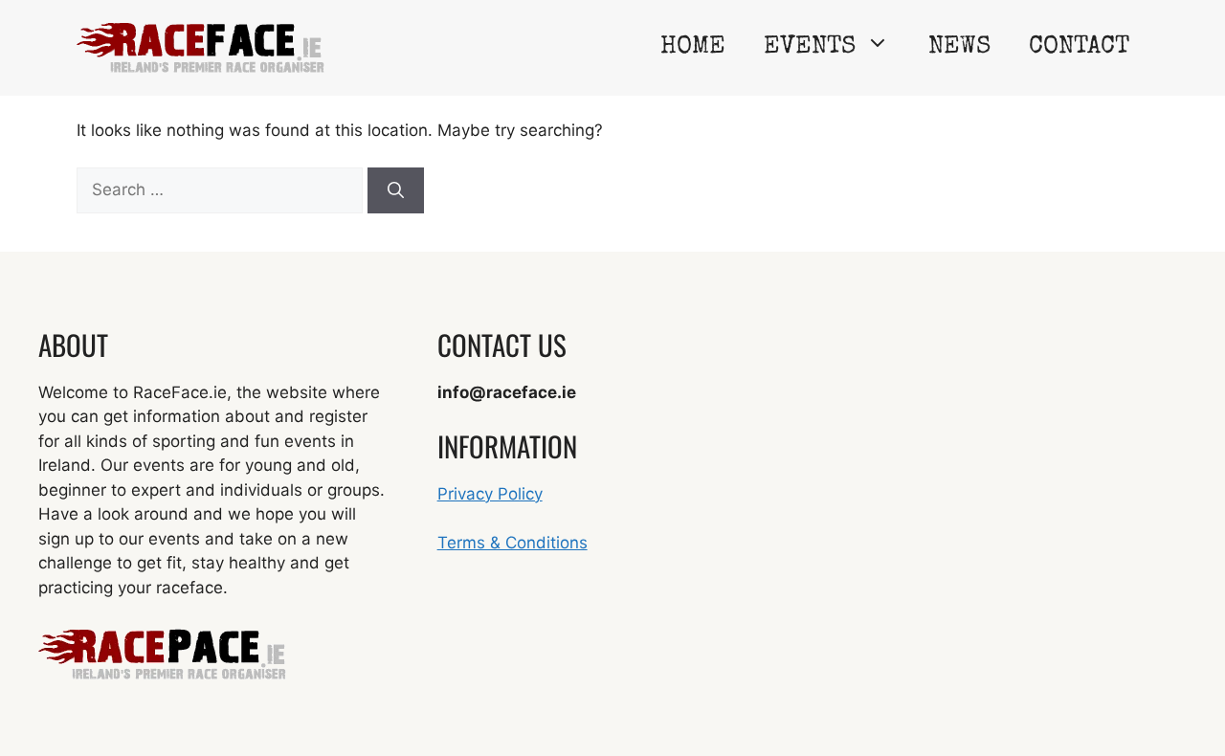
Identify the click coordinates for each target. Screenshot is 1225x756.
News (959, 47)
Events (810, 47)
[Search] (396, 190)
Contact (1079, 47)
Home (692, 47)
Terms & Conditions (512, 542)
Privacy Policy (490, 493)
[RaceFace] (200, 46)
